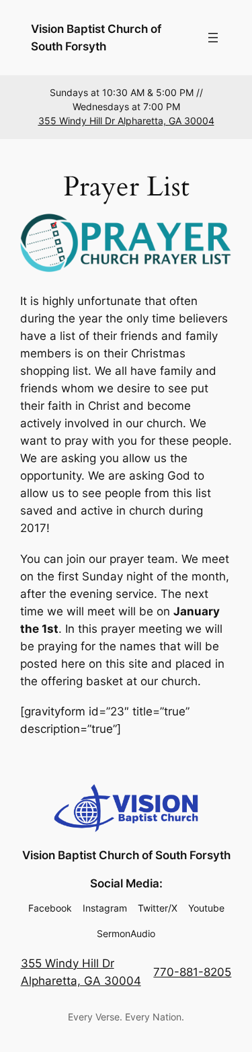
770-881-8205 (192, 972)
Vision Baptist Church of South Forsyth (126, 855)
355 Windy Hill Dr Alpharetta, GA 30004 (126, 121)
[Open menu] (213, 38)
